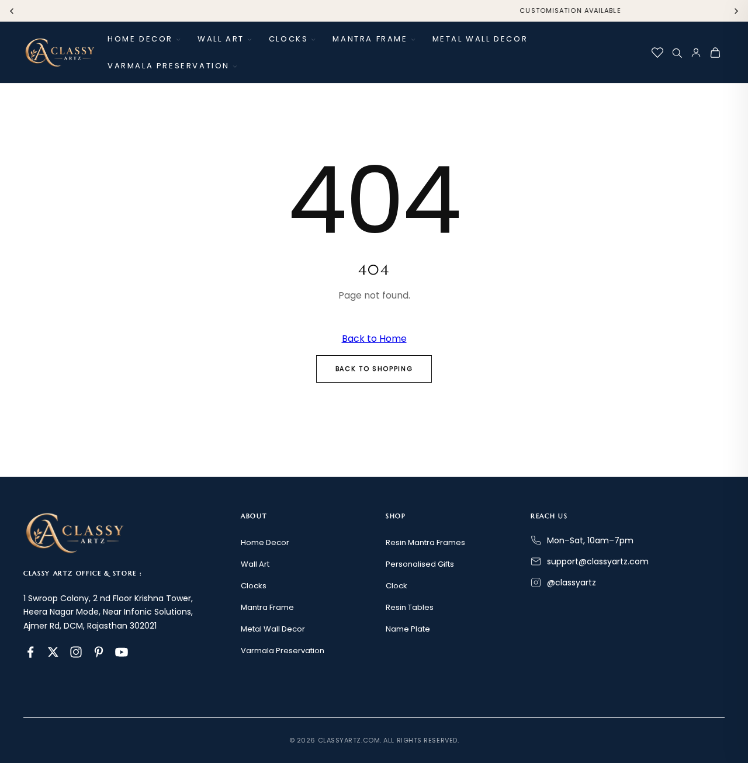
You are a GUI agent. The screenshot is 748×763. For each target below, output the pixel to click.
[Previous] (11, 11)
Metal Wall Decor (480, 38)
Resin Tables (410, 607)
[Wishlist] (657, 52)
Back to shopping (374, 368)
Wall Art (221, 38)
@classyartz (571, 582)
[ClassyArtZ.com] (59, 52)
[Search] (676, 52)
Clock (396, 585)
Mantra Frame (370, 38)
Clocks (289, 38)
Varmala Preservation (169, 65)
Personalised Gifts (420, 564)
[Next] (736, 11)
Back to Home (374, 338)
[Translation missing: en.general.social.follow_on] (30, 652)
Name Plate (408, 628)
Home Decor (140, 38)
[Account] (696, 52)
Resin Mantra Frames (425, 542)
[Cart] (715, 52)
